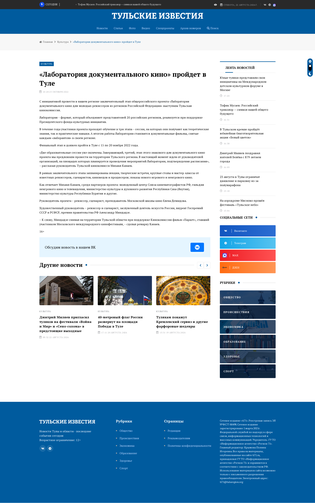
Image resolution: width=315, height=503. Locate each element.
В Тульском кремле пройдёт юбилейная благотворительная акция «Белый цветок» (242, 133)
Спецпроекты (165, 28)
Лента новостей (240, 68)
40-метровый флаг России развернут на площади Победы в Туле (120, 321)
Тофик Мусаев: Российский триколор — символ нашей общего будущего (119, 4)
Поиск (214, 28)
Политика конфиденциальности (189, 445)
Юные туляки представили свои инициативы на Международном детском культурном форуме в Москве (243, 84)
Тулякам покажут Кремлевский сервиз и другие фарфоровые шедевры (182, 321)
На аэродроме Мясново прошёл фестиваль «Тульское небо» (242, 203)
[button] (200, 265)
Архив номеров (190, 28)
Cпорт (124, 468)
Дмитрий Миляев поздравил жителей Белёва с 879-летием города (240, 157)
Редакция (174, 430)
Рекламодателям (179, 438)
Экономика (127, 445)
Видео (146, 28)
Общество (126, 430)
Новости (102, 28)
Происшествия (129, 438)
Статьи (118, 28)
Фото (132, 28)
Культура (63, 41)
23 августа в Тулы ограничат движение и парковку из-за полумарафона (240, 181)
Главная (47, 41)
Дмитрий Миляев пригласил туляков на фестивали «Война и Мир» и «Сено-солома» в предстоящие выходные (65, 324)
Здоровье (126, 460)
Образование (128, 453)
